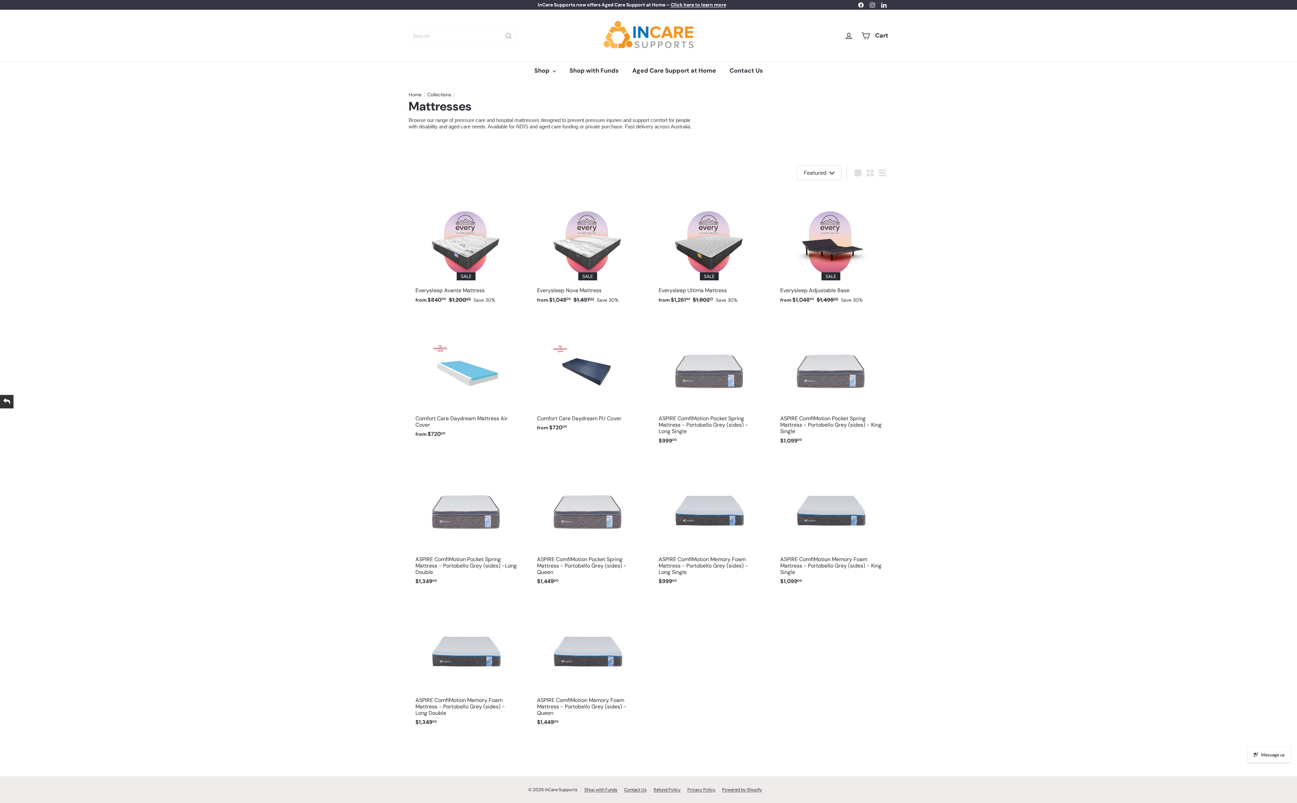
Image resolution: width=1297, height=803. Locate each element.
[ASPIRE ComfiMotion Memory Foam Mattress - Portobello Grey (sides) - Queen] (587, 663)
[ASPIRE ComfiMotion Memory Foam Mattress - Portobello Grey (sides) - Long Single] (709, 523)
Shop (542, 71)
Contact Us (746, 71)
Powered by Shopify (742, 790)
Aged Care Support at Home (674, 71)
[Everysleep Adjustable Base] (830, 247)
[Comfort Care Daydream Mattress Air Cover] (466, 378)
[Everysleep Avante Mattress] (466, 247)
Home (415, 95)
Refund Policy (667, 790)
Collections (439, 95)
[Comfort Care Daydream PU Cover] (587, 375)
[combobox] (463, 36)
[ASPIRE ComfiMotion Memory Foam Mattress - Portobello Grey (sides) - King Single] (830, 523)
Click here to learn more (698, 5)
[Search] (509, 36)
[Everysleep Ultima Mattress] (709, 247)
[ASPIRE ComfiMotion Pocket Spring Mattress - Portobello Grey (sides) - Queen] (587, 523)
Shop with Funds (594, 71)
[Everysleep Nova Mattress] (587, 247)
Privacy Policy (701, 790)
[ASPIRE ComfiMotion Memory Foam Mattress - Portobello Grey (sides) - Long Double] (466, 663)
